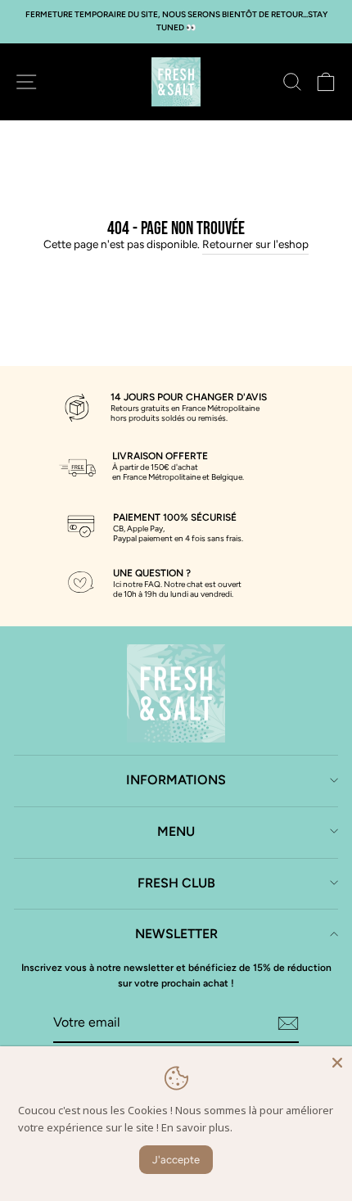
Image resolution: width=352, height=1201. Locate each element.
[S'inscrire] (288, 1023)
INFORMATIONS (176, 780)
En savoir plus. (196, 1127)
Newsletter (176, 933)
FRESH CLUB (176, 883)
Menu (176, 831)
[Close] (337, 1061)
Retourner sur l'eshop (255, 244)
